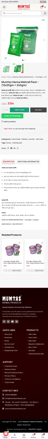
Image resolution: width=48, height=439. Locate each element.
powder (32, 139)
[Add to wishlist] (19, 243)
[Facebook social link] (8, 148)
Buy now (38, 110)
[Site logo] (24, 7)
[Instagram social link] (8, 321)
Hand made (16, 139)
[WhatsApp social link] (17, 148)
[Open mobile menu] (4, 7)
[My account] (45, 13)
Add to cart (19, 110)
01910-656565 (13, 2)
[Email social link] (11, 148)
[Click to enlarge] (5, 58)
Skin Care (39, 139)
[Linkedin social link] (14, 148)
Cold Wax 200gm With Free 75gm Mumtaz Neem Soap (12, 263)
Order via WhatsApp (12, 116)
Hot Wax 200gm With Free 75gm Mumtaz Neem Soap (35, 263)
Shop (9, 77)
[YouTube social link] (12, 321)
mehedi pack (17, 143)
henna (8, 143)
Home (3, 77)
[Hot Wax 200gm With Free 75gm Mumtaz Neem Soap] (35, 250)
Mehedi (24, 139)
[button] (3, 40)
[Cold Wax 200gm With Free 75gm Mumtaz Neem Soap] (13, 250)
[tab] (8, 161)
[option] (22, 60)
